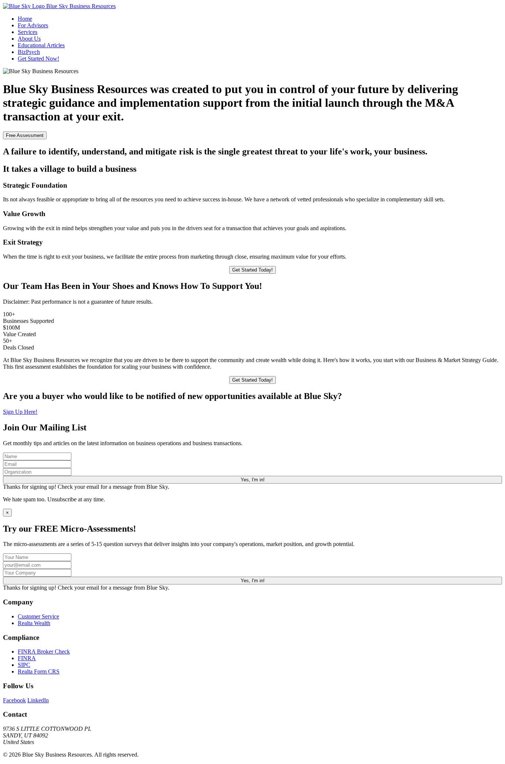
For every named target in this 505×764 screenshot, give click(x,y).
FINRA (27, 658)
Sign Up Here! (20, 412)
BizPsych (29, 52)
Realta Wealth (34, 623)
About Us (29, 38)
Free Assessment (25, 135)
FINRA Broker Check (44, 651)
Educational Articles (41, 45)
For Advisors (33, 25)
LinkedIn (38, 700)
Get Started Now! (38, 58)
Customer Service (38, 616)
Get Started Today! (252, 270)
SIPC (24, 665)
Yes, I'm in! (253, 479)
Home (25, 19)
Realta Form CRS (39, 671)
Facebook (14, 700)
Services (27, 32)
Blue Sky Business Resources (80, 6)
